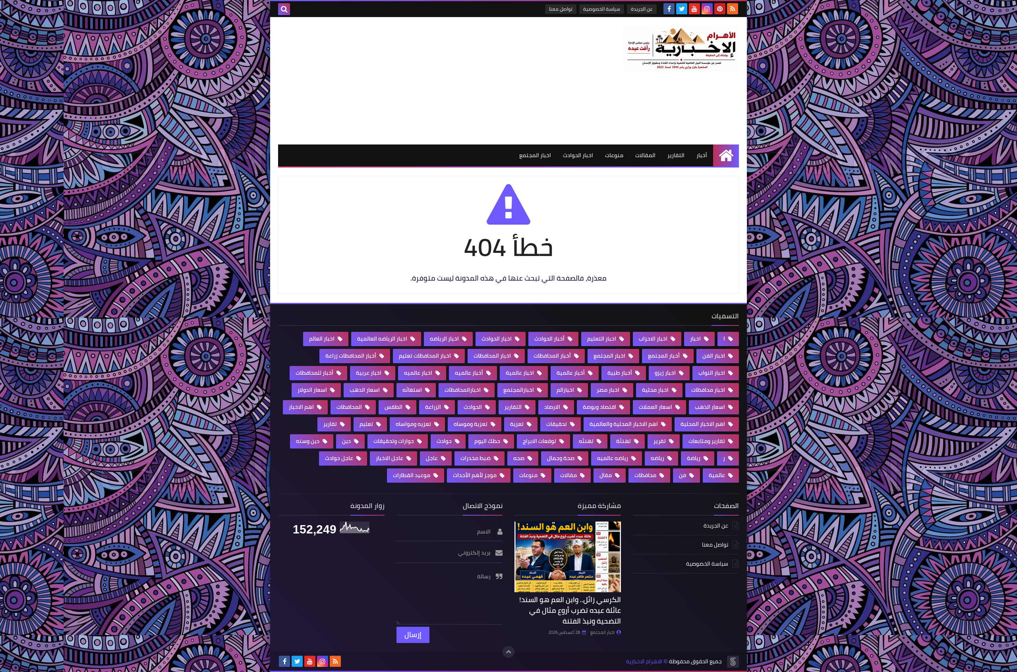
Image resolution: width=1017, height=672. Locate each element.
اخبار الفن (714, 355)
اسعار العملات (656, 407)
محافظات (645, 475)
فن (683, 475)
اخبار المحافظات (493, 355)
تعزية (517, 424)
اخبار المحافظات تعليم (425, 355)
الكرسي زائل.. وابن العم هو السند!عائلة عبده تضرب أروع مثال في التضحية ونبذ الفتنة (570, 610)
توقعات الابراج (540, 441)
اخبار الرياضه (445, 338)
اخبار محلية (656, 390)
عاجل (432, 458)
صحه (519, 458)
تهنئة (624, 441)
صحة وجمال (561, 458)
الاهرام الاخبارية (644, 661)
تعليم (367, 424)
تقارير (330, 424)
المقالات (645, 155)
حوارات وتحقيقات (394, 441)
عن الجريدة (642, 8)
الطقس (394, 407)
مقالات (569, 475)
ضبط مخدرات (476, 458)
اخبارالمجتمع (519, 390)
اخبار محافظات (708, 390)
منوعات (614, 155)
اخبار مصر (609, 390)
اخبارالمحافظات (463, 390)
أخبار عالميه (469, 373)
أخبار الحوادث (550, 338)
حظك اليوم (487, 441)
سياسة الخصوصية (601, 8)
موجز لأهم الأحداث (475, 475)
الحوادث (473, 407)
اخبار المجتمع (535, 155)
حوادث (445, 441)
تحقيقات (557, 424)
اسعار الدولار (313, 390)
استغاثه (412, 390)
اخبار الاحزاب (654, 338)
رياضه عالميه (613, 458)
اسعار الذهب (710, 407)
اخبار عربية (369, 373)
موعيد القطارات (412, 475)
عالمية (717, 475)
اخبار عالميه (418, 373)
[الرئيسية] (726, 155)
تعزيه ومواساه (414, 424)
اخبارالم (566, 390)
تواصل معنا (560, 8)
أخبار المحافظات (553, 355)
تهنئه (587, 441)
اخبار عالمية (520, 373)
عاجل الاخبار (390, 458)
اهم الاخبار (302, 407)
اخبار (696, 338)
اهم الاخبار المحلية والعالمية (624, 424)
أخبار (701, 155)
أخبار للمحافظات (315, 373)
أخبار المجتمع (664, 355)
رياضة (694, 458)
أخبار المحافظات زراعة (351, 355)
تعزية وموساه (471, 424)
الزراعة (433, 407)
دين (347, 441)
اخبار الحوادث (578, 155)
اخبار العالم (322, 338)
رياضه (658, 458)
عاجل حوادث (339, 458)
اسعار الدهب (365, 390)
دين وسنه (308, 441)
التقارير (675, 155)
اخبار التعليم (602, 338)
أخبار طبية (620, 373)
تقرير (660, 441)
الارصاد (552, 407)
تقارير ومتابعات (707, 441)
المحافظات (349, 407)
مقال (606, 475)
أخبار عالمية (571, 373)
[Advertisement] (422, 80)
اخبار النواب (712, 373)
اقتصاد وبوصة (600, 407)
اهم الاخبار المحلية (703, 424)
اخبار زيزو (666, 373)
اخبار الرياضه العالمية (382, 338)
